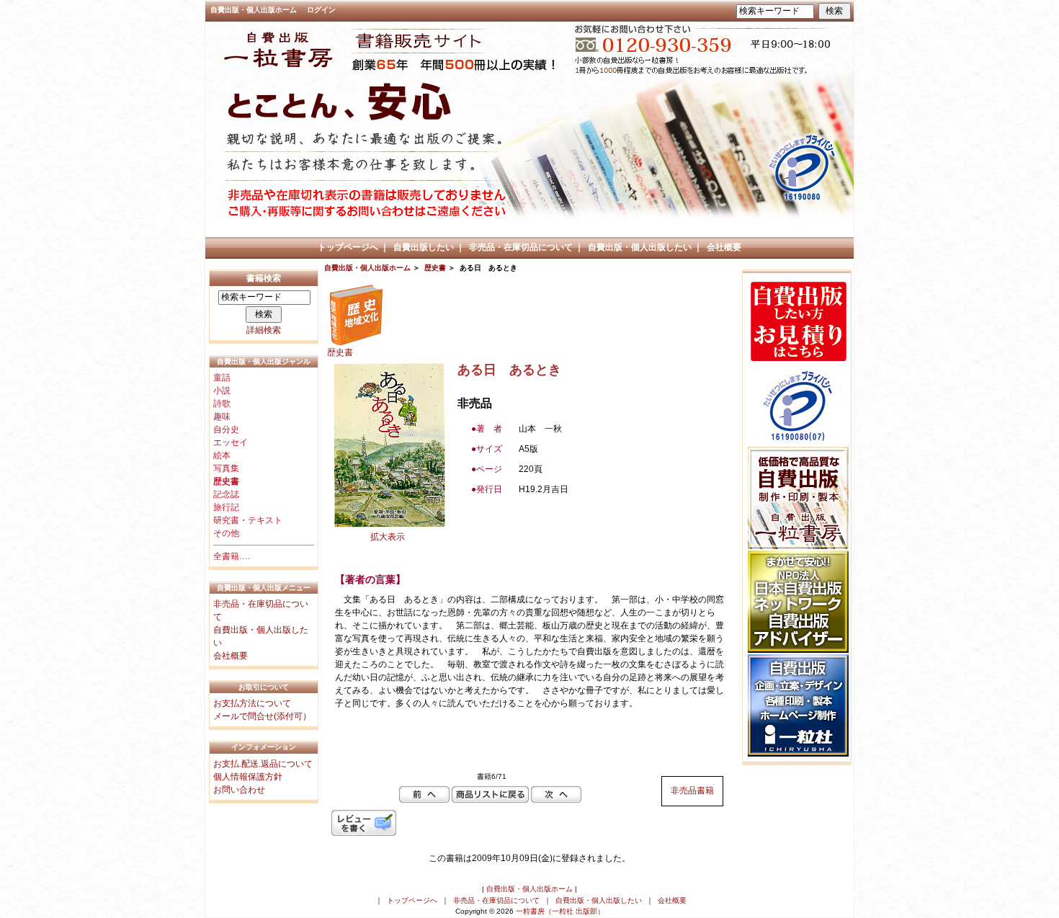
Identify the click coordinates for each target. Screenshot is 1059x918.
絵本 (222, 455)
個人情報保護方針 (247, 777)
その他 (226, 533)
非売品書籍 (692, 790)
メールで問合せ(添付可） (262, 716)
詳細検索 (263, 330)
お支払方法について (252, 703)
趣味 (222, 416)
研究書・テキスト (247, 520)
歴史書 (435, 268)
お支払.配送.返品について (263, 764)
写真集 (226, 468)
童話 (222, 378)
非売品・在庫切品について (521, 247)
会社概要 (724, 247)
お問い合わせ (239, 790)
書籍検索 (263, 278)
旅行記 (226, 507)
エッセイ (230, 442)
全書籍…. (231, 556)
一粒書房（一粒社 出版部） (560, 911)
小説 (222, 391)
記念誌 (226, 494)
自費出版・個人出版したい (640, 247)
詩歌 (222, 403)
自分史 (226, 429)
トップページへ (348, 247)
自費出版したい (423, 247)
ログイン (321, 10)
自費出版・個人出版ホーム (253, 10)
